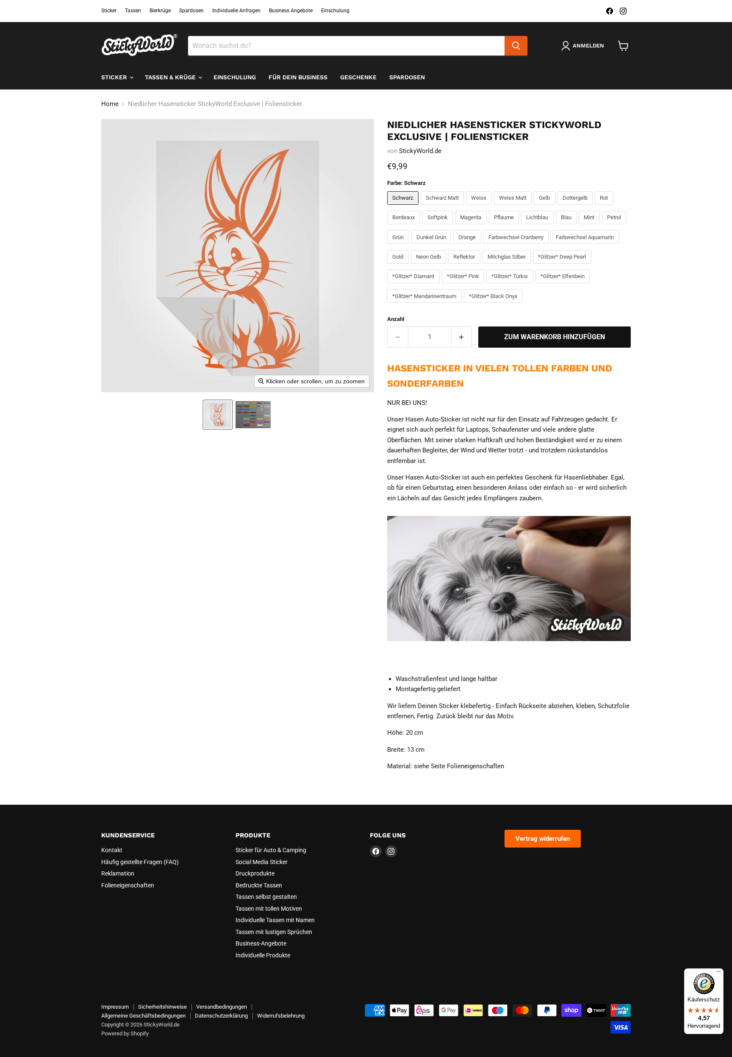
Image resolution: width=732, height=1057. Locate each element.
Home (110, 104)
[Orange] (468, 246)
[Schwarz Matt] (443, 207)
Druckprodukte (255, 873)
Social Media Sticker (262, 862)
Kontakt (111, 850)
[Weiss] (480, 207)
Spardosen (191, 11)
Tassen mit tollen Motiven (269, 908)
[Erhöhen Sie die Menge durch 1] (462, 337)
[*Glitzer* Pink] (464, 285)
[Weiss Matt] (514, 207)
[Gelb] (545, 207)
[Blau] (567, 226)
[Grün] (399, 246)
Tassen (133, 11)
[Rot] (605, 207)
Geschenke (358, 77)
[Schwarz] (404, 207)
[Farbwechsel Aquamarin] (586, 246)
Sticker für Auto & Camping (271, 850)
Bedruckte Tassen (259, 885)
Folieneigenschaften (127, 885)
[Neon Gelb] (430, 266)
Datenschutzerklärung (221, 1015)
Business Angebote (291, 11)
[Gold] (399, 266)
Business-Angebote (261, 943)
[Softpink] (438, 226)
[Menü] (718, 973)
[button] (217, 414)
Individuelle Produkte (263, 955)
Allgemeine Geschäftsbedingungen (143, 1015)
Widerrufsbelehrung (281, 1015)
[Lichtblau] (538, 226)
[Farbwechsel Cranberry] (517, 246)
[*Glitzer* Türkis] (510, 285)
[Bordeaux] (404, 226)
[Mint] (590, 226)
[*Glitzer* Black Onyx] (494, 305)
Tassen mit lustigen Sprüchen (274, 932)
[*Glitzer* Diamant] (414, 285)
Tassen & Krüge (171, 77)
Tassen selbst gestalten (266, 896)
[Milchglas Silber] (507, 266)
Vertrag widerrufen (543, 838)
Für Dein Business (298, 77)
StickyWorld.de (420, 151)
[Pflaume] (505, 226)
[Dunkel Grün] (432, 246)
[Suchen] (516, 46)
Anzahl (395, 319)
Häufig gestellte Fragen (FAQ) (140, 862)
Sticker (108, 11)
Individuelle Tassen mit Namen (275, 920)
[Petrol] (615, 226)
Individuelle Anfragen (236, 11)
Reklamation (117, 873)
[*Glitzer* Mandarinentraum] (425, 305)
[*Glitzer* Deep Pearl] (563, 266)
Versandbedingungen (221, 1007)
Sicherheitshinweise (162, 1007)
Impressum (115, 1007)
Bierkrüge (160, 11)
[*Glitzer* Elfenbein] (563, 285)
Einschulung (335, 11)
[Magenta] (472, 226)
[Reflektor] (465, 266)
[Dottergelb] (576, 207)
